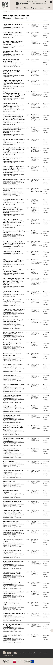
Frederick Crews (35, 470)
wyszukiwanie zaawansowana (39, 3)
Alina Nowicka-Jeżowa (35, 118)
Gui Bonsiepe (34, 501)
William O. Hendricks (36, 233)
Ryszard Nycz (34, 131)
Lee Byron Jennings (36, 463)
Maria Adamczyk (35, 241)
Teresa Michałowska (36, 245)
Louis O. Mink (34, 345)
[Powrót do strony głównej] (10, 653)
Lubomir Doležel (35, 481)
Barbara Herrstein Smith (36, 524)
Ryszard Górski (35, 254)
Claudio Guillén (35, 493)
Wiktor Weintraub (35, 223)
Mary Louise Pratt (36, 626)
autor (16, 11)
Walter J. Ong (34, 574)
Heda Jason (34, 367)
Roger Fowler (34, 513)
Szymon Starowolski (36, 262)
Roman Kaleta (35, 210)
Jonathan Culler (35, 332)
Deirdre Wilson (35, 399)
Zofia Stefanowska (36, 43)
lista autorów (10, 11)
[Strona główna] (23, 3)
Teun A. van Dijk (35, 179)
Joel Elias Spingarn (36, 563)
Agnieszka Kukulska (36, 55)
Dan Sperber (34, 397)
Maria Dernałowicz (36, 278)
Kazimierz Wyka (35, 284)
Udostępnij (45, 28)
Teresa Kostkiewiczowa (35, 83)
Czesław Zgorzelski (36, 95)
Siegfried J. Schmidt (36, 322)
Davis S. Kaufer (35, 553)
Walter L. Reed (35, 302)
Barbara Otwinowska (34, 273)
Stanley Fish (34, 386)
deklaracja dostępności (34, 652)
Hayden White (35, 440)
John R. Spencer (35, 311)
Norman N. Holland (36, 616)
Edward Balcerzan (36, 158)
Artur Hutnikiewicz (36, 150)
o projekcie (42, 8)
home (4, 11)
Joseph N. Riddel (35, 428)
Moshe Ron (34, 451)
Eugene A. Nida (35, 594)
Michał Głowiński (35, 53)
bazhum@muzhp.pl (8, 655)
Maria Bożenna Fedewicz (35, 25)
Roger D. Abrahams (36, 582)
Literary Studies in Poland (17, 27)
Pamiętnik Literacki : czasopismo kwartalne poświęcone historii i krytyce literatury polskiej (13, 64)
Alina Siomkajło (35, 75)
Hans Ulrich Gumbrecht (34, 357)
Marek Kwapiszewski (36, 94)
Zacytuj (45, 26)
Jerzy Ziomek (34, 26)
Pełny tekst (46, 24)
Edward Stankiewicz (36, 191)
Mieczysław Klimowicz (34, 36)
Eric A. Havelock (35, 417)
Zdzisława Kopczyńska (34, 169)
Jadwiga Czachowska (34, 200)
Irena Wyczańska (35, 283)
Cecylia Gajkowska (36, 294)
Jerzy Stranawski (35, 263)
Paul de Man (34, 408)
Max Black (34, 375)
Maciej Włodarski (35, 120)
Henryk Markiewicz (36, 282)
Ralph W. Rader (35, 605)
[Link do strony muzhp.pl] (5, 5)
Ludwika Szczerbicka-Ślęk (35, 106)
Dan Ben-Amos (35, 539)
